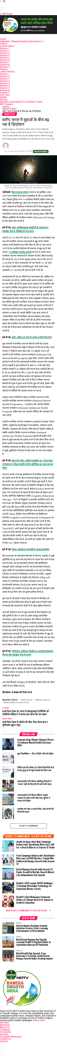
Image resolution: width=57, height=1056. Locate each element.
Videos (3, 43)
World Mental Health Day (16, 703)
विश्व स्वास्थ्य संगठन (20, 192)
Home (3, 39)
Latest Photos (7, 71)
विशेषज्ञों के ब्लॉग (9, 108)
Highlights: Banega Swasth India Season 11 (22, 41)
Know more (39, 1020)
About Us (4, 1027)
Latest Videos (7, 46)
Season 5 (5, 57)
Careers (4, 1041)
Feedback (5, 1029)
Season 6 (5, 60)
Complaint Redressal (10, 1036)
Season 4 (5, 55)
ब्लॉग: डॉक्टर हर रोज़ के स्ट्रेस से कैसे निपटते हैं (31, 337)
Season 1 (5, 48)
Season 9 (5, 67)
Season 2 (5, 50)
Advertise (5, 1025)
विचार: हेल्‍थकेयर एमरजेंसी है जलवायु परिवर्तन (30, 549)
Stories (3, 99)
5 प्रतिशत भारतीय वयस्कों (21, 252)
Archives (4, 1022)
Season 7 (5, 62)
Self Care (5, 94)
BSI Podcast (6, 104)
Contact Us (5, 1039)
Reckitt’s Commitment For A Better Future (21, 101)
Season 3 (5, 53)
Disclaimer (5, 1032)
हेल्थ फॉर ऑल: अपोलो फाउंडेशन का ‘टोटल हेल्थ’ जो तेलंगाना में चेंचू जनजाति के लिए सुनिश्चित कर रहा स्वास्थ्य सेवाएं (27, 464)
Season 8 (5, 64)
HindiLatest (26, 700)
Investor (4, 1034)
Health (3, 97)
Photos (3, 69)
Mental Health (42, 700)
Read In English (40, 151)
